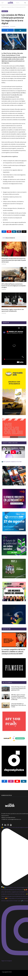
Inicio (3, 7)
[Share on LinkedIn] (20, 30)
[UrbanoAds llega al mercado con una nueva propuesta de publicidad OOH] (6, 688)
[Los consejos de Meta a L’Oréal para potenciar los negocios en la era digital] (14, 42)
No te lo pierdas (7, 682)
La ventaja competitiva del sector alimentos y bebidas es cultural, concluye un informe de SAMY (13, 651)
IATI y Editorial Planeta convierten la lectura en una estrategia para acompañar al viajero (14, 285)
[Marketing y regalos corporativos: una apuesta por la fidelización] (14, 299)
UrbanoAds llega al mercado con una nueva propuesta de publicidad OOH (18, 688)
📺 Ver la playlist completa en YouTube (12, 461)
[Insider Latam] (10, 2)
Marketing (4, 11)
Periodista (6, 26)
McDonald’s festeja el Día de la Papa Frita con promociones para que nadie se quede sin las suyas (14, 260)
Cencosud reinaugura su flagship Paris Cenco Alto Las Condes (18, 705)
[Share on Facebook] (8, 30)
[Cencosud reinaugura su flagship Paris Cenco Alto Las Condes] (6, 705)
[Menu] (3, 3)
